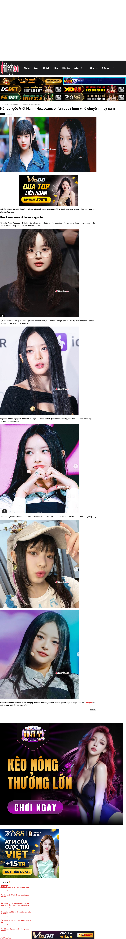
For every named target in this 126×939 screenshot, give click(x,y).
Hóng (8, 104)
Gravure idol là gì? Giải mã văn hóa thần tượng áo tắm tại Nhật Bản (16, 913)
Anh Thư (93, 710)
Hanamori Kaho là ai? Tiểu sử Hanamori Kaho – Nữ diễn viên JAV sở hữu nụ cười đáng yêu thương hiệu (15, 904)
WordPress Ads (5, 938)
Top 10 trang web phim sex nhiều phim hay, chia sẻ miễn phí (15, 930)
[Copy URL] (66, 715)
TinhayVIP (89, 703)
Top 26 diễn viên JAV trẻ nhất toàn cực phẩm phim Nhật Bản (15, 896)
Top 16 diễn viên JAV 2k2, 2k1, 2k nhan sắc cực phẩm (14, 887)
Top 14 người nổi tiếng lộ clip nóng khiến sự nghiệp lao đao (16, 921)
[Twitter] (45, 715)
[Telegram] (59, 715)
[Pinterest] (52, 715)
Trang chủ (3, 104)
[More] (73, 715)
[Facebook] (38, 715)
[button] (113, 67)
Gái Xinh (5, 901)
